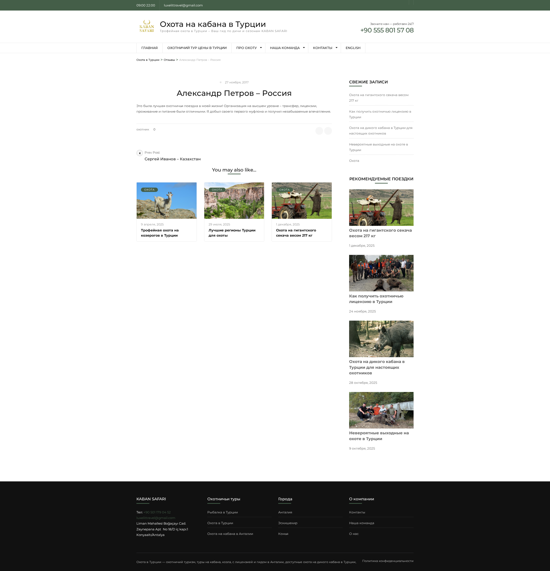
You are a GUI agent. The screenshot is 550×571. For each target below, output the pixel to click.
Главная (149, 48)
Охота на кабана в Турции (213, 24)
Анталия (285, 512)
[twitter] (319, 131)
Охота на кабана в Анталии (230, 534)
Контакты (322, 48)
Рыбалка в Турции (222, 512)
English (353, 48)
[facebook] (407, 2)
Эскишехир (287, 523)
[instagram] (411, 2)
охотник (142, 129)
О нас (354, 534)
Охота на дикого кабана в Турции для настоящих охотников (377, 367)
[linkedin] (328, 131)
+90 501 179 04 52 (157, 512)
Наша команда (285, 48)
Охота (149, 189)
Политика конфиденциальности (388, 560)
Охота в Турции (220, 523)
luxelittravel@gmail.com (155, 518)
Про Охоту (246, 48)
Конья (283, 534)
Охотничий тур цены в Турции (197, 48)
